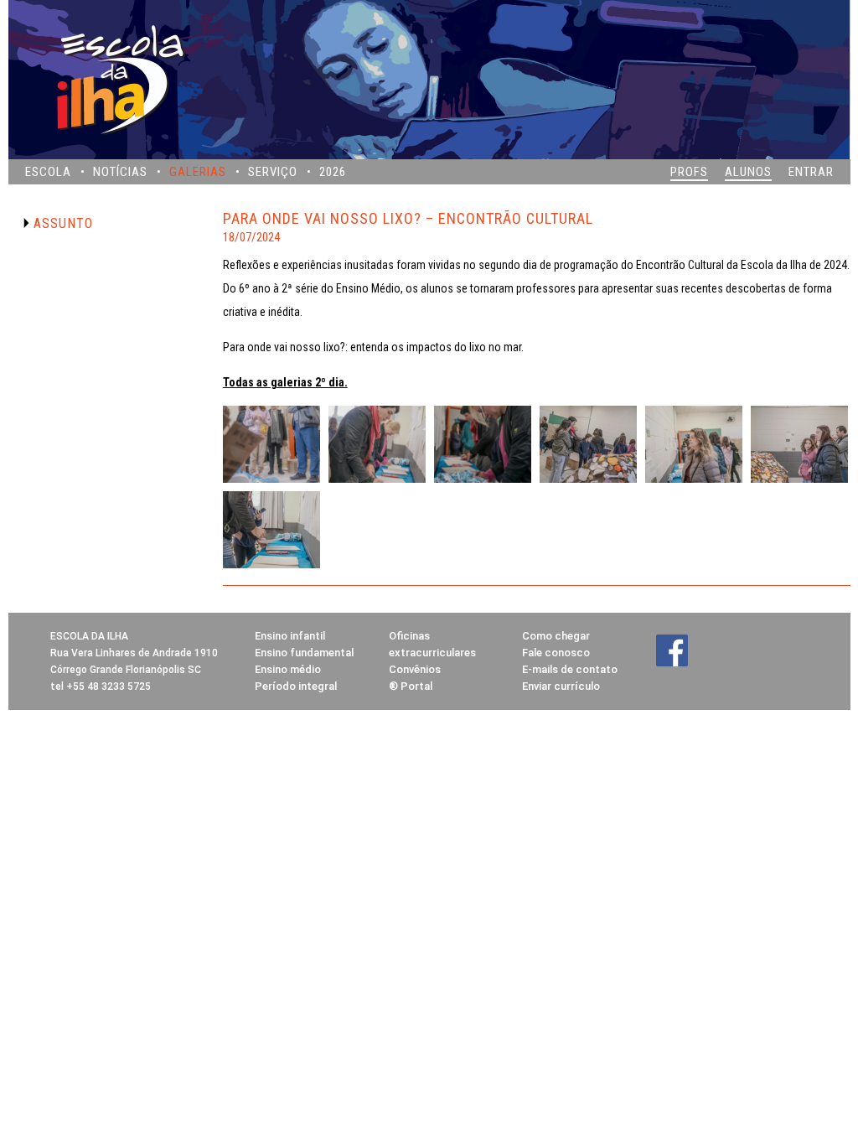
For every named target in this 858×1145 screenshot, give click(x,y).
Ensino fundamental (304, 652)
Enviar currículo (561, 686)
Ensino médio (288, 669)
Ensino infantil (290, 635)
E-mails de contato (570, 669)
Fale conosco (556, 652)
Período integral (296, 686)
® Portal (410, 686)
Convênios (415, 669)
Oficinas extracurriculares (432, 644)
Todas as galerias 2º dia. (285, 382)
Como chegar (556, 635)
